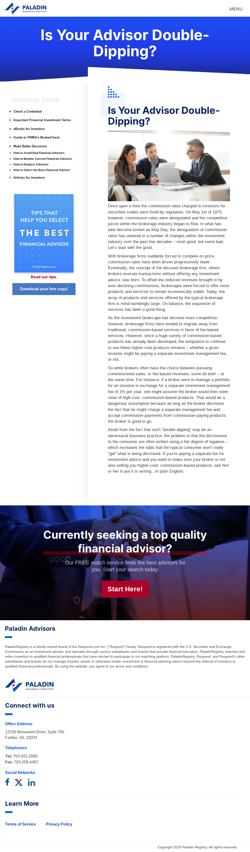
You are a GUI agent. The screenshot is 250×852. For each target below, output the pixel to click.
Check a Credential (27, 111)
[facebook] (7, 783)
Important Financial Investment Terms (42, 120)
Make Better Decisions (30, 146)
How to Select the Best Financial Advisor (41, 170)
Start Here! (125, 589)
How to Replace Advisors (31, 164)
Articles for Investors (29, 177)
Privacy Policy (59, 824)
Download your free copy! (44, 289)
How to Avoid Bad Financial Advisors (39, 153)
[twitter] (18, 782)
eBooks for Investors (29, 129)
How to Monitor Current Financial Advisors (42, 159)
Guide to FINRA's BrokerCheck (36, 137)
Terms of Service (20, 824)
